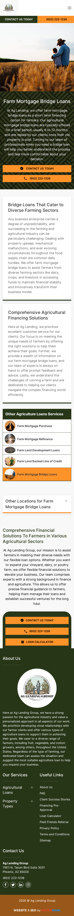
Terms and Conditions (55, 834)
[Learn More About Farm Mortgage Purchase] (37, 425)
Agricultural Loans (12, 790)
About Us (46, 787)
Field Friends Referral (54, 822)
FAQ (42, 793)
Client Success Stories (55, 799)
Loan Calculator (50, 816)
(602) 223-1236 (13, 878)
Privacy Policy (49, 828)
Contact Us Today (39, 168)
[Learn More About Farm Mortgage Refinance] (37, 439)
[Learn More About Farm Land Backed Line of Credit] (37, 461)
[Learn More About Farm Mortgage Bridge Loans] (37, 474)
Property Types (10, 803)
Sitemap (45, 840)
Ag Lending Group (15, 863)
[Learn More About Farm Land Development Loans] (37, 450)
